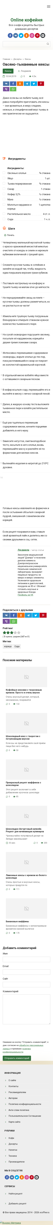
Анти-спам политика (19, 1110)
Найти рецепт (15, 1193)
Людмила (23, 549)
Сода (17, 646)
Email (6, 966)
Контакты (13, 1086)
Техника (13, 1156)
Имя (5, 953)
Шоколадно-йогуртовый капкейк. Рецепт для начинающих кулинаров (25, 830)
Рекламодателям (17, 1092)
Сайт (5, 978)
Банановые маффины (17, 921)
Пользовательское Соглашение (25, 1116)
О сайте (12, 1080)
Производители (16, 1161)
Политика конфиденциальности (25, 1104)
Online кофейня (27, 20)
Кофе (11, 1138)
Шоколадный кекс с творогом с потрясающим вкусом (23, 737)
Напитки (13, 1150)
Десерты (13, 1144)
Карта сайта (14, 1122)
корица (7, 646)
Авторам (13, 1098)
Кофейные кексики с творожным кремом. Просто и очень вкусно (24, 691)
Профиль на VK (25, 595)
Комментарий (10, 991)
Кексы (8, 71)
